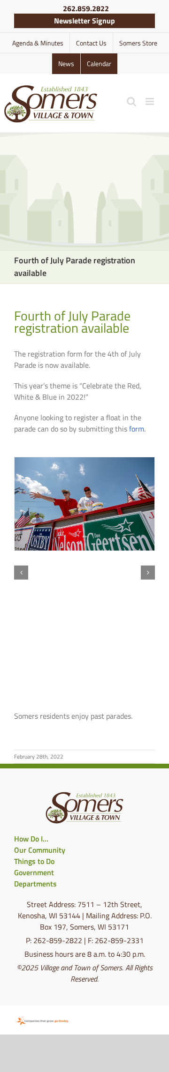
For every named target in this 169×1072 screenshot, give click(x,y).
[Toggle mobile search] (131, 101)
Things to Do (34, 861)
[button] (21, 573)
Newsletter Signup (84, 20)
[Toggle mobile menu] (150, 101)
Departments (35, 883)
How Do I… (31, 838)
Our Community (39, 850)
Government (34, 872)
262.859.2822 (86, 8)
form (136, 428)
